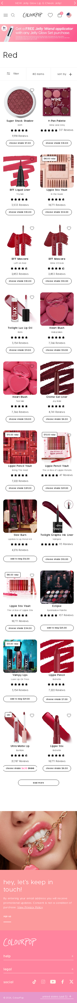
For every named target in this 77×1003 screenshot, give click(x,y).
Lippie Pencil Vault (20, 465)
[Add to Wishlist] (32, 90)
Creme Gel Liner (57, 396)
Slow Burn (20, 534)
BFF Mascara (20, 258)
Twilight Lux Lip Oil (20, 327)
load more (38, 782)
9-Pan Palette (57, 120)
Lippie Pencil (57, 674)
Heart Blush (56, 327)
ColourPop (18, 997)
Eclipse (56, 605)
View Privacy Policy (30, 907)
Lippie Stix (57, 745)
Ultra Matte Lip (20, 745)
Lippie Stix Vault (57, 189)
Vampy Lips (20, 674)
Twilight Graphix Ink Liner (57, 534)
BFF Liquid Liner (20, 189)
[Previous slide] (2, 3)
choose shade (21, 143)
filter (16, 73)
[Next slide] (75, 3)
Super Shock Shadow (20, 120)
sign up (7, 916)
